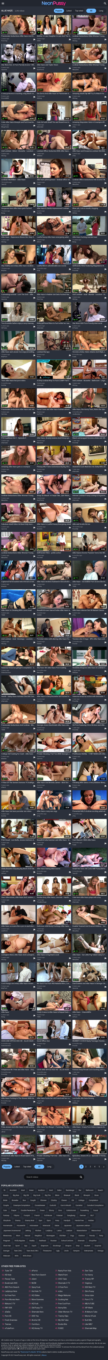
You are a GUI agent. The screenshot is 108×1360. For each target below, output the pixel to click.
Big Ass (16, 1195)
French (37, 1215)
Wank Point (63, 1275)
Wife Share (27, 1256)
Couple (6, 1205)
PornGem (40, 931)
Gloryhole (7, 1220)
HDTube (4, 328)
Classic (64, 1200)
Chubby (54, 1200)
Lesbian (69, 1231)
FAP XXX (8, 1308)
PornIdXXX (5, 98)
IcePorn (40, 414)
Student (87, 1246)
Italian (57, 1225)
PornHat (75, 270)
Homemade (7, 1225)
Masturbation (82, 1231)
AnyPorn (4, 357)
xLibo (60, 1291)
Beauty (5, 1195)
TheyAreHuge (41, 902)
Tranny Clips (63, 1316)
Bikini (57, 1195)
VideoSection (6, 672)
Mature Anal (96, 1231)
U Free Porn (63, 1287)
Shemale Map (91, 1328)
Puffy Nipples (20, 1241)
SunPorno (40, 69)
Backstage (70, 1190)
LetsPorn (4, 931)
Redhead (42, 1241)
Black (77, 1195)
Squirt (34, 1246)
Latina (59, 1231)
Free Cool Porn (64, 1304)
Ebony (51, 1210)
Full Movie (48, 1215)
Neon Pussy (54, 3)
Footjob (27, 1215)
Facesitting (84, 1210)
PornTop (4, 41)
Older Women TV (65, 1312)
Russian (54, 1241)
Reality (32, 1241)
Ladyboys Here (11, 1291)
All (91, 11)
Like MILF (88, 1324)
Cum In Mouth (66, 1205)
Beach (100, 1190)
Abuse (44, 1355)
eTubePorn (9, 1328)
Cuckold (53, 1205)
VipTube (4, 414)
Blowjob (87, 1195)
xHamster (40, 127)
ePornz (35, 1271)
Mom (18, 1236)
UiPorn (3, 873)
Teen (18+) (18, 1251)
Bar (80, 1190)
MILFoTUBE (89, 1304)
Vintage (100, 1251)
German (83, 1215)
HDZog (74, 41)
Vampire (76, 1251)
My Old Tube (63, 1320)
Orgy (72, 1236)
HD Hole (8, 1275)
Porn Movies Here (12, 1299)
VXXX (39, 41)
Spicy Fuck (36, 1287)
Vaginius (88, 1283)
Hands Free (79, 1220)
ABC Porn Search (12, 1287)
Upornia (4, 69)
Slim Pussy (89, 1291)
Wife (16, 1256)
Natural (27, 1236)
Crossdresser (40, 1205)
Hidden (91, 1220)
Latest (69, 11)
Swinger (6, 1251)
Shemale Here (37, 1312)
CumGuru (36, 1324)
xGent (34, 1279)
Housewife (21, 1225)
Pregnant (6, 1241)
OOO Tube (62, 1279)
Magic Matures (64, 1295)
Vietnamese (88, 1251)
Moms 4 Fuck (90, 1316)
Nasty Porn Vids (64, 1271)
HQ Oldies (36, 1295)
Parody (92, 1236)
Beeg (3, 213)
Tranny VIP (89, 1279)
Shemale (81, 1241)
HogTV (39, 1103)
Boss (97, 1195)
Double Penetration (28, 1210)
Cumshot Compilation (95, 1205)
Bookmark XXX (11, 1283)
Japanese (67, 1225)
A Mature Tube (91, 1312)
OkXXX (39, 615)
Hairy (57, 1220)
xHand (39, 242)
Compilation (93, 1200)
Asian (31, 1190)
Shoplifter (93, 1241)
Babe (59, 1190)
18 (4, 1190)
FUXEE (61, 1328)
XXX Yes (35, 1316)
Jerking (28, 1231)
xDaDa (7, 1312)
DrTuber (75, 328)
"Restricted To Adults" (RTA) (30, 1352)
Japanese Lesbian (83, 1225)
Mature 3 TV (10, 1304)
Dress (42, 1210)
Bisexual (67, 1195)
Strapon (68, 1246)
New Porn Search (39, 1275)
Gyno (49, 1220)
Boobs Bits (62, 1324)
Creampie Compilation (21, 1205)
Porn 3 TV (89, 1299)
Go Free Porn (10, 1295)
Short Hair (7, 1246)
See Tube (89, 1271)
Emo (60, 1210)
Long (101, 11)
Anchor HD (36, 1320)
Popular (58, 11)
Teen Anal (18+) (32, 1251)
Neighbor (38, 1236)
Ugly (58, 1251)
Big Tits (48, 1195)
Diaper (13, 1210)
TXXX (39, 184)
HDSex (74, 213)
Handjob (67, 1220)
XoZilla (39, 213)
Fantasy (6, 1215)
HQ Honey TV (37, 1328)
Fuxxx (74, 357)
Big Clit (26, 1195)
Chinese (43, 1200)
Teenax (8, 1324)
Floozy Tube (10, 1279)
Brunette (15, 1200)
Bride (5, 1200)
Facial (95, 1210)
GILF (92, 1215)
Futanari (60, 1215)
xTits (74, 127)
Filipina (16, 1215)
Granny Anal (29, 1220)
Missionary (7, 1236)
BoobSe (39, 529)
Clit (73, 1200)
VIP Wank (89, 1308)
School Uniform (67, 1241)
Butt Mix (88, 1320)
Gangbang (71, 1215)
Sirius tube (89, 1295)
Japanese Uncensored (12, 1231)
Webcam (6, 1256)
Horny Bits (62, 1308)
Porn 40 (8, 1316)
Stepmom (44, 1246)
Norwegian (50, 1236)
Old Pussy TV (37, 1308)
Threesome (47, 1251)
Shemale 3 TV (64, 1283)
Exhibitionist (71, 1210)
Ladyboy (49, 1231)
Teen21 (3, 184)
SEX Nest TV (90, 1287)
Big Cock (36, 1195)
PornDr (74, 644)
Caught (33, 1200)
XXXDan (39, 156)
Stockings (57, 1246)
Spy (25, 1246)
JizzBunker (76, 414)
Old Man (62, 1236)
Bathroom (89, 1190)
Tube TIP (8, 1271)
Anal (23, 1190)
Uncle (66, 1251)
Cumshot (79, 1205)
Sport (17, 1246)
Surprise (98, 1246)
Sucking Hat (63, 1299)
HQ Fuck (35, 1304)
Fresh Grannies (11, 1320)
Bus (24, 1200)
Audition (41, 1190)
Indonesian (34, 1225)
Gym (40, 1220)
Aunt (51, 1190)
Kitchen (38, 1231)
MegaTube (5, 127)
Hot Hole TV (36, 1291)
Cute (5, 1210)
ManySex (75, 69)
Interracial (46, 1225)
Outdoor (81, 1236)
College (81, 1200)
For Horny (89, 1275)
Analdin (39, 471)
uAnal (3, 1132)
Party (101, 1236)
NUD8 (34, 1283)
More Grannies (38, 1299)
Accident (13, 1190)
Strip (78, 1246)
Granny (17, 1220)
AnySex (3, 270)
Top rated (79, 11)
